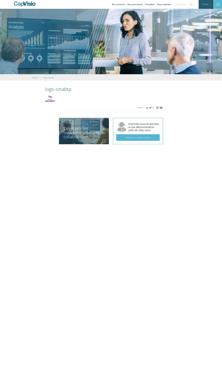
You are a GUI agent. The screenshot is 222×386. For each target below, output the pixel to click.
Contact (205, 4)
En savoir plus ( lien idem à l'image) (104, 141)
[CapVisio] (24, 4)
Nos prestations (135, 4)
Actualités (150, 4)
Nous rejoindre (164, 4)
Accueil (34, 77)
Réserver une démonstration (138, 137)
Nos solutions (118, 4)
